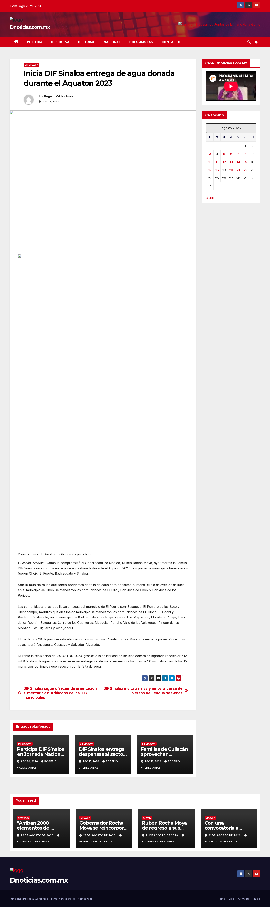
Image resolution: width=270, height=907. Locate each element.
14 (238, 162)
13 (231, 162)
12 (224, 162)
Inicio (257, 898)
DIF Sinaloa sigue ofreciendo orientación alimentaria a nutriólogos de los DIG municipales (60, 693)
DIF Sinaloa (31, 65)
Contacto (171, 42)
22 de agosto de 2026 (37, 835)
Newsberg (65, 898)
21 (238, 170)
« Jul (210, 198)
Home (221, 898)
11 (217, 162)
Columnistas (141, 42)
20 (231, 170)
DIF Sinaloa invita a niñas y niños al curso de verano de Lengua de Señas (142, 690)
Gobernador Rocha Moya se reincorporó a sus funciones (103, 828)
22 (245, 170)
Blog (231, 898)
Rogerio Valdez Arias (58, 96)
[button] (249, 42)
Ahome (147, 818)
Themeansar (84, 898)
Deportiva (60, 42)
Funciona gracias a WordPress (29, 898)
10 (210, 162)
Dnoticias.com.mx (30, 27)
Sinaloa (85, 818)
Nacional (112, 42)
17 (210, 170)
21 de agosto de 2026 (99, 835)
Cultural (86, 42)
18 (217, 170)
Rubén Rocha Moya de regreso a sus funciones (164, 828)
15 (245, 162)
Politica (34, 42)
